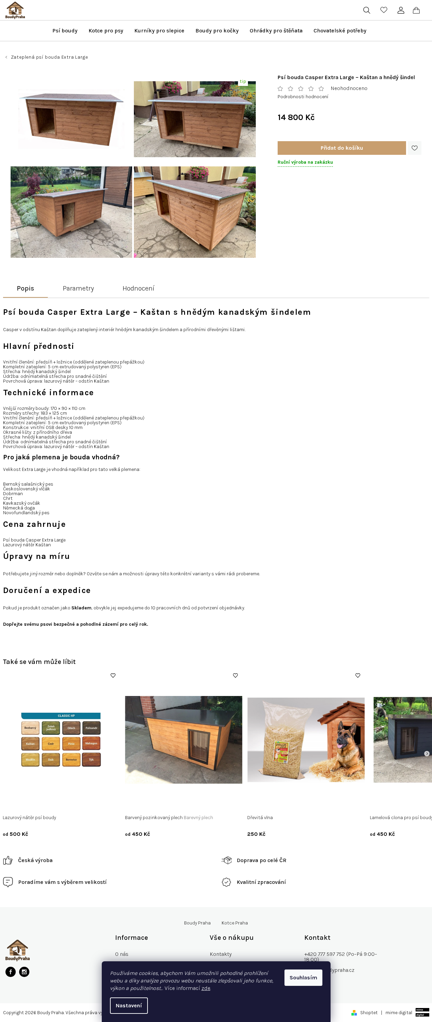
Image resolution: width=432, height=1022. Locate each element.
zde (205, 988)
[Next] (427, 753)
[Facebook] (10, 972)
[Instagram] (24, 972)
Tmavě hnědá (144, 803)
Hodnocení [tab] (138, 288)
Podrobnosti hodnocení (303, 97)
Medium (397, 803)
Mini (379, 803)
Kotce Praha (235, 923)
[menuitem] (65, 30)
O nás (121, 954)
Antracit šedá (178, 803)
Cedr (13, 803)
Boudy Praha (197, 923)
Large (417, 803)
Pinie (48, 803)
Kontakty (221, 954)
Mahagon (69, 803)
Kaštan (30, 803)
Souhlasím (303, 977)
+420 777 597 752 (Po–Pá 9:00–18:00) (340, 957)
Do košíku (342, 148)
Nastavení (129, 1005)
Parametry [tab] (78, 288)
